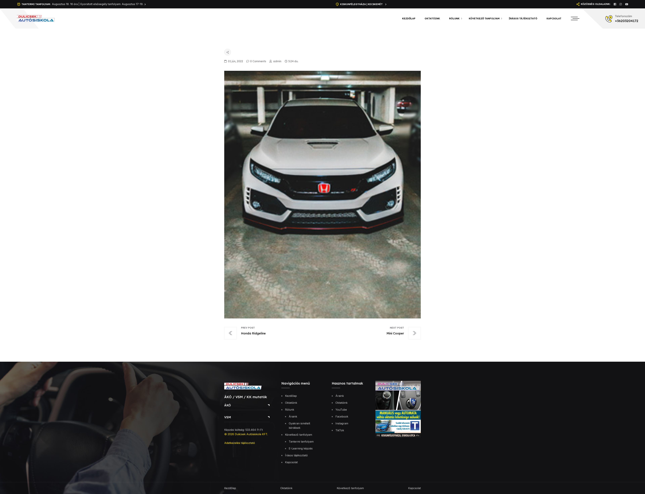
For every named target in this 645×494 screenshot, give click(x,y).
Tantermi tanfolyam (301, 441)
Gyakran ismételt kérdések (299, 425)
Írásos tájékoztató (523, 18)
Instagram (341, 423)
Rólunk (454, 18)
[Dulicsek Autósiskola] (40, 18)
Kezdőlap (408, 18)
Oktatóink (432, 18)
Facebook (341, 416)
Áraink (293, 416)
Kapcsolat (554, 18)
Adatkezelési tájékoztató (239, 443)
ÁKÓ (227, 405)
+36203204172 (626, 21)
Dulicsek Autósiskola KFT (251, 434)
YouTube (341, 409)
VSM (227, 417)
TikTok (339, 430)
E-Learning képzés (301, 448)
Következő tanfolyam (484, 18)
